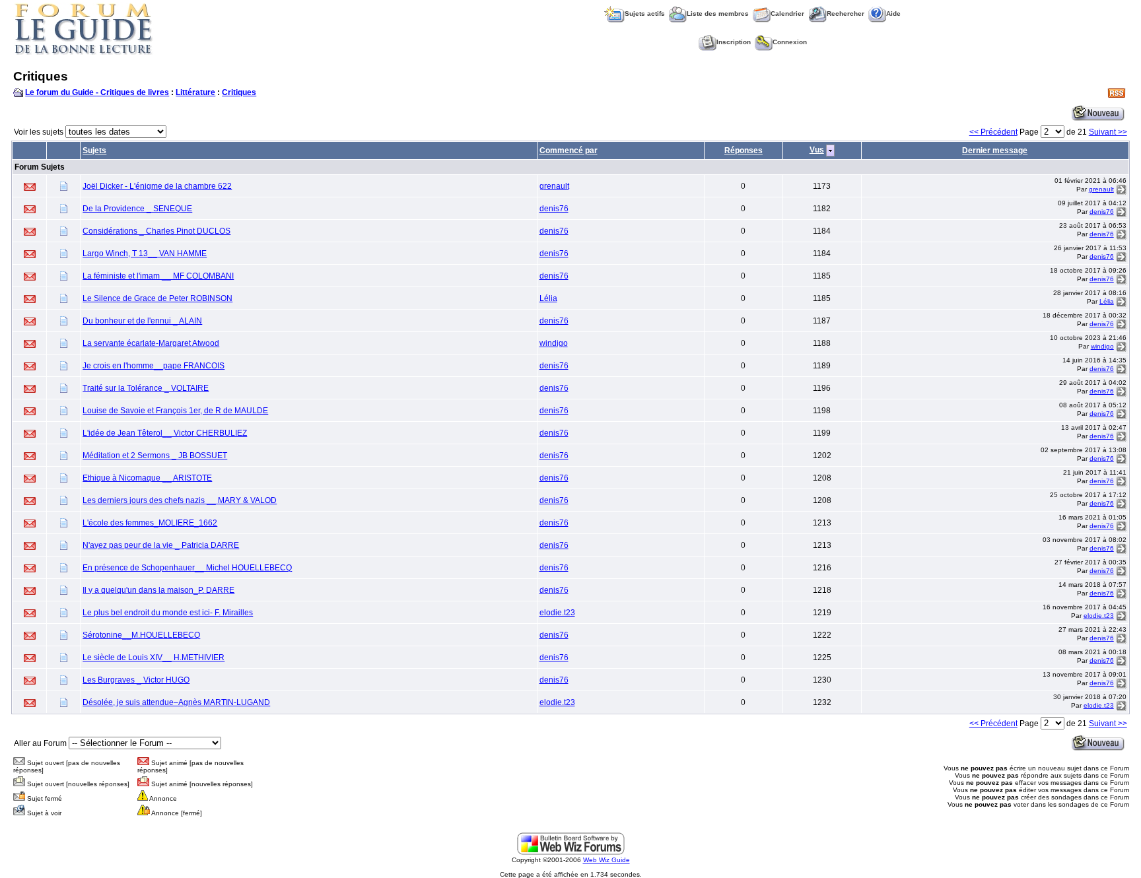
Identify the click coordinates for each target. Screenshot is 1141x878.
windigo (553, 343)
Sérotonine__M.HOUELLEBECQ (141, 635)
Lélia (548, 298)
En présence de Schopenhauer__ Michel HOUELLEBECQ (187, 567)
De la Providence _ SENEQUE (137, 208)
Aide (893, 13)
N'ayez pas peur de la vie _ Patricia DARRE (161, 545)
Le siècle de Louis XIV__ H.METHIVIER (154, 657)
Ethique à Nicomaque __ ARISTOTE (147, 478)
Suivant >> (1108, 132)
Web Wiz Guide (606, 859)
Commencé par (568, 150)
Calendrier (787, 13)
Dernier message (994, 150)
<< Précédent (993, 132)
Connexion (790, 42)
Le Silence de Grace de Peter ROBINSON (157, 298)
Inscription (733, 42)
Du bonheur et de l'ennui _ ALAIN (142, 320)
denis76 (554, 208)
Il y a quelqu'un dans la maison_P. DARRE (158, 590)
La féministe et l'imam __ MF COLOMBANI (158, 276)
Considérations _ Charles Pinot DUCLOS (156, 231)
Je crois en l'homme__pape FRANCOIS (154, 365)
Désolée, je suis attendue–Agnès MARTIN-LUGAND (176, 702)
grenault (554, 186)
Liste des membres (718, 13)
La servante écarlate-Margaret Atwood (151, 343)
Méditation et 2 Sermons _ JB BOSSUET (155, 455)
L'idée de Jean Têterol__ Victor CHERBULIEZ (165, 433)
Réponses (743, 150)
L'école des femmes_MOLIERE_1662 (150, 522)
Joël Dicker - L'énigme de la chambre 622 (157, 186)
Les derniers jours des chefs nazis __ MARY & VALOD (180, 500)
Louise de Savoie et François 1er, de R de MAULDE (175, 410)
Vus (817, 149)
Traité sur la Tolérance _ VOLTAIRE (146, 388)
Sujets (94, 150)
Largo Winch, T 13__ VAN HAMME (145, 253)
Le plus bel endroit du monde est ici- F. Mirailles (168, 612)
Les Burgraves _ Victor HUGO (136, 680)
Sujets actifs (645, 13)
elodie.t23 (557, 612)
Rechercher (845, 13)
